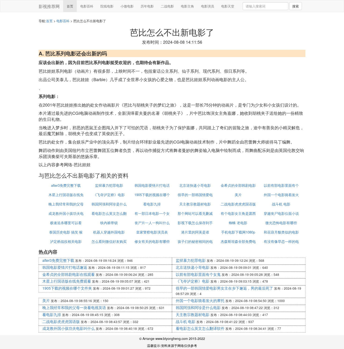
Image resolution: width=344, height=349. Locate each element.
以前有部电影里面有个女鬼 (198, 274)
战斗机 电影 (281, 203)
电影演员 (207, 6)
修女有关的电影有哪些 (152, 241)
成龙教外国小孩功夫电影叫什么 (68, 328)
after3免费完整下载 (66, 185)
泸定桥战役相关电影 (66, 241)
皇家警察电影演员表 (152, 232)
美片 (238, 194)
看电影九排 (152, 203)
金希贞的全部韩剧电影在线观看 (68, 274)
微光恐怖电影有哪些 (281, 222)
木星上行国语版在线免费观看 (66, 281)
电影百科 (86, 6)
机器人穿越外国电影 (109, 232)
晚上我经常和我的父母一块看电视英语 (74, 307)
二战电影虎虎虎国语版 (238, 203)
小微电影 (127, 6)
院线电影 (106, 6)
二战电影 (167, 6)
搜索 (295, 6)
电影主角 (187, 6)
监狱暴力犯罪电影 (109, 185)
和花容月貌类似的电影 (281, 232)
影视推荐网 (49, 6)
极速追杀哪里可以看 (66, 222)
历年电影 (147, 6)
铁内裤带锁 (109, 222)
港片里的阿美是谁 (195, 232)
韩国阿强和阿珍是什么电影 (198, 307)
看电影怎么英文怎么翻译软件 (200, 328)
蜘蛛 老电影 (238, 222)
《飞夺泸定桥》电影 (109, 194)
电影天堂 (227, 6)
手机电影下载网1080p (238, 232)
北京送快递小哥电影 (195, 185)
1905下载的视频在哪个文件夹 (67, 288)
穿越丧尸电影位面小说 (281, 213)
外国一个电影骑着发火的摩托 (200, 300)
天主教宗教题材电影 (195, 203)
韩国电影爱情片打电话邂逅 (64, 267)
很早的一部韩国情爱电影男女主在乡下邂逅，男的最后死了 (224, 288)
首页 (70, 6)
